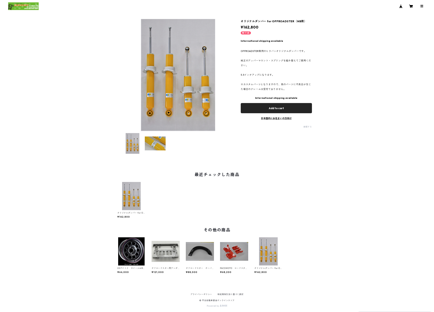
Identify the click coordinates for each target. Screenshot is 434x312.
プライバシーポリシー (201, 294)
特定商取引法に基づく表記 (231, 294)
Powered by (213, 306)
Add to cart (276, 108)
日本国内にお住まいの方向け (276, 118)
